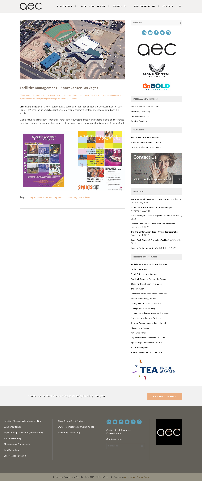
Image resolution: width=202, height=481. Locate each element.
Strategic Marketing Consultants (53, 99)
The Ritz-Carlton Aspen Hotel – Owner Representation (154, 231)
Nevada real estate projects (51, 197)
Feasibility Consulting (140, 111)
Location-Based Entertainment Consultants (99, 95)
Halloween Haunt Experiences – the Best (149, 293)
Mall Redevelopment (140, 347)
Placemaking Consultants (17, 444)
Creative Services (139, 121)
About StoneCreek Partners (71, 420)
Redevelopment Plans (141, 116)
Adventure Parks (138, 332)
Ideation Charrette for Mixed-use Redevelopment (153, 223)
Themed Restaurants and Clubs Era (146, 352)
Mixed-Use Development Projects (146, 318)
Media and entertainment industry (146, 142)
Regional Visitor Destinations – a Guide (148, 337)
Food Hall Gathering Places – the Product (149, 279)
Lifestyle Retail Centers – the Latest (147, 303)
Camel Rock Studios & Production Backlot (149, 240)
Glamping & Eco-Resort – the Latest (146, 284)
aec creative (129, 477)
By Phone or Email (165, 396)
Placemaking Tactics (140, 328)
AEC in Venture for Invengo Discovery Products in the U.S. (156, 199)
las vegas (31, 197)
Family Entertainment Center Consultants (66, 95)
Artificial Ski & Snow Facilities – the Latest (149, 264)
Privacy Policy (143, 477)
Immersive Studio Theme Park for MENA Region (151, 207)
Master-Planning (12, 438)
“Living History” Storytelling (143, 308)
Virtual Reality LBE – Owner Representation (150, 215)
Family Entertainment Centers (144, 274)
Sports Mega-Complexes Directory (146, 342)
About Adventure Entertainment (145, 106)
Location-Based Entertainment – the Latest (150, 313)
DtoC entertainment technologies (146, 147)
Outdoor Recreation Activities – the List (148, 323)
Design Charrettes (139, 269)
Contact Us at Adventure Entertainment (118, 432)
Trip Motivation (137, 288)
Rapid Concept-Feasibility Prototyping (23, 432)
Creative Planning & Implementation (22, 420)
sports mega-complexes (78, 197)
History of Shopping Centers (143, 298)
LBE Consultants (12, 426)
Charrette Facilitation (15, 455)
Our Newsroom (114, 439)
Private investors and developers (146, 137)
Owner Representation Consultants (76, 426)
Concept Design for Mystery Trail (145, 248)
